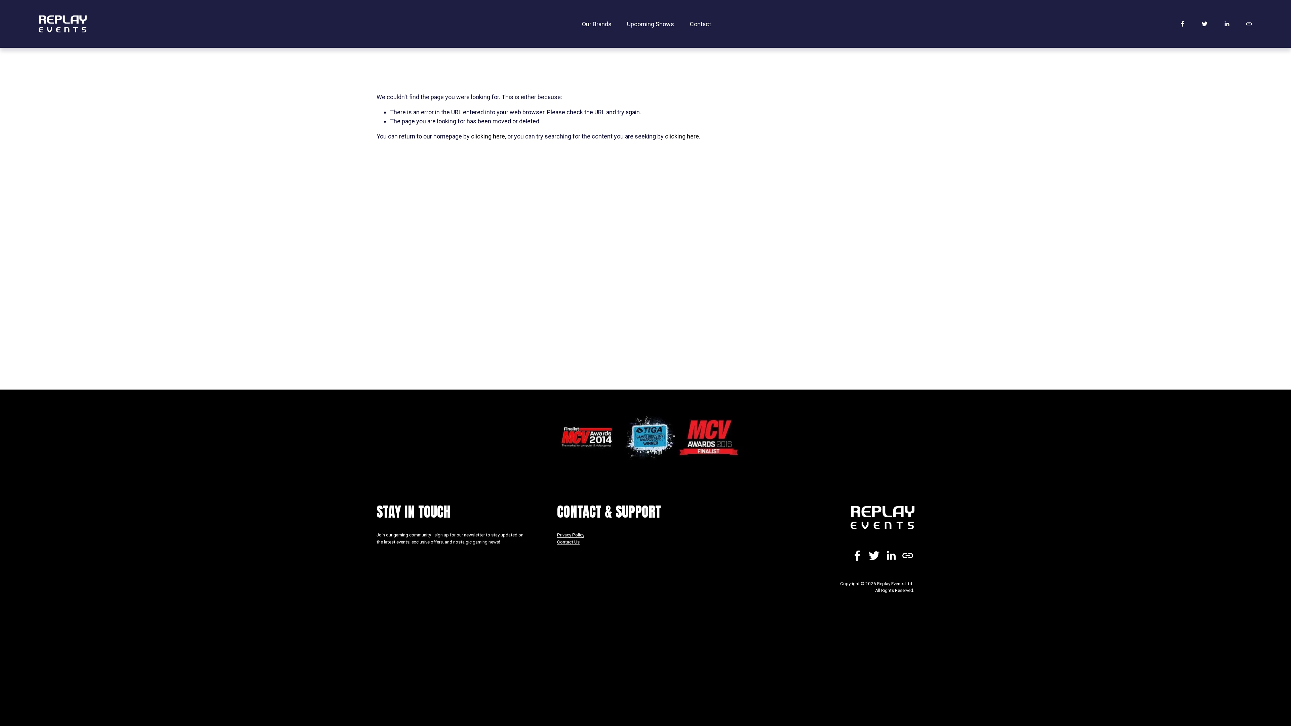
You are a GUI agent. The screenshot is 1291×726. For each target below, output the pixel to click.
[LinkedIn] (1226, 24)
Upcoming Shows (650, 24)
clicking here (488, 136)
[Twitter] (1204, 24)
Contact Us (568, 541)
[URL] (1249, 24)
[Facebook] (1182, 24)
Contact (700, 24)
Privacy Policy (570, 534)
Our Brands (597, 24)
